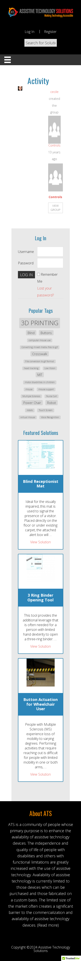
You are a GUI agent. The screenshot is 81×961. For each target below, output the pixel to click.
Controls (54, 145)
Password (25, 263)
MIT (39, 375)
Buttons (46, 333)
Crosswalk (39, 354)
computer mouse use (40, 340)
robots (30, 410)
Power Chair (32, 402)
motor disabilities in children (40, 382)
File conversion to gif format (39, 361)
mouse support (46, 389)
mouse (28, 389)
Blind (31, 333)
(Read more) (48, 925)
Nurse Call (51, 396)
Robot (51, 402)
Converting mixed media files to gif (40, 347)
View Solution (40, 542)
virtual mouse (28, 417)
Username (26, 251)
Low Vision (49, 368)
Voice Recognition (50, 417)
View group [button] (55, 208)
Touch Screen (45, 410)
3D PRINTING (39, 323)
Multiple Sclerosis (31, 396)
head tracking (31, 368)
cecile (54, 92)
